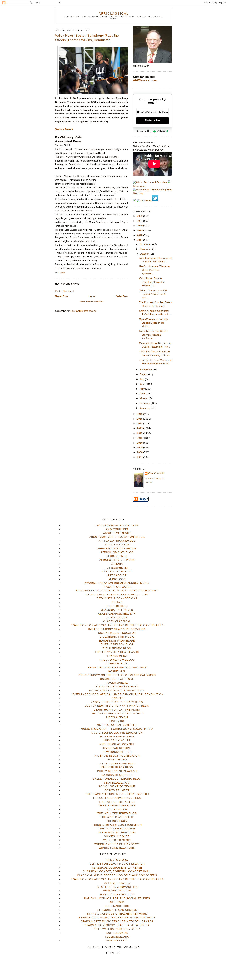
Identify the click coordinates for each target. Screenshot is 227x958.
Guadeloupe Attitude (117, 679)
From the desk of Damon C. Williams (117, 667)
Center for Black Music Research (117, 864)
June (143, 384)
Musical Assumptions (117, 736)
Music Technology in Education (117, 733)
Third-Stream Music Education (117, 825)
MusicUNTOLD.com (117, 890)
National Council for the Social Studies (117, 898)
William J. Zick (156, 473)
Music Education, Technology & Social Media (117, 729)
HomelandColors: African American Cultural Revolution (117, 694)
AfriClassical (114, 13)
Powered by (144, 131)
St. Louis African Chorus (117, 910)
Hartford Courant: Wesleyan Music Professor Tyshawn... (154, 270)
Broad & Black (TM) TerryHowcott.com (117, 594)
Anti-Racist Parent (117, 571)
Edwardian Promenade (117, 640)
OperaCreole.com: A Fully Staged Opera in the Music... (153, 323)
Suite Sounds (117, 933)
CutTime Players (117, 883)
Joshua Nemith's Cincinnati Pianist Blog (117, 706)
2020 (140, 225)
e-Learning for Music (117, 636)
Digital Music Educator (117, 633)
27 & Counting (117, 529)
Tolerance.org (117, 936)
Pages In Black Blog (117, 767)
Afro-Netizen (117, 556)
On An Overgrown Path (117, 763)
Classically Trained (117, 610)
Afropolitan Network (117, 560)
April (142, 393)
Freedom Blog (117, 663)
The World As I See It (117, 817)
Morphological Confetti (117, 725)
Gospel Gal (117, 671)
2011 (140, 438)
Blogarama (139, 186)
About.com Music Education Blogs (117, 537)
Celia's (117, 602)
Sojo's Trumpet (117, 790)
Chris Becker (117, 606)
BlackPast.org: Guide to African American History (117, 590)
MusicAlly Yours (117, 740)
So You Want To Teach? (116, 786)
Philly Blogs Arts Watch (117, 771)
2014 (140, 423)
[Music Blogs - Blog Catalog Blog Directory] (152, 193)
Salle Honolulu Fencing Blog (117, 778)
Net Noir (117, 902)
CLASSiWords (117, 617)
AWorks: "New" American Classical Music (117, 583)
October (145, 253)
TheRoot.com (117, 821)
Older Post (122, 296)
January (145, 408)
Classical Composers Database (117, 867)
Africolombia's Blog (117, 552)
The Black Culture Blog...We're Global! (117, 794)
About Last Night (117, 533)
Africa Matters (117, 544)
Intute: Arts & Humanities (117, 887)
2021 (140, 221)
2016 (140, 414)
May (142, 388)
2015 (140, 418)
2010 (140, 442)
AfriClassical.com (145, 80)
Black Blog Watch (117, 587)
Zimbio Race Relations (117, 848)
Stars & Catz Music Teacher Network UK (117, 925)
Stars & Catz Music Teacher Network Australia (117, 917)
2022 (140, 216)
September (146, 369)
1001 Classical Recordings (117, 525)
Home (91, 296)
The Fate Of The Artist (117, 802)
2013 (140, 428)
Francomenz (117, 656)
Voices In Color (117, 836)
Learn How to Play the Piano (117, 709)
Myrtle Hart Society (117, 894)
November (146, 249)
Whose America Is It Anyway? (117, 844)
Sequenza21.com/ (117, 782)
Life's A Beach (117, 717)
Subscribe (152, 120)
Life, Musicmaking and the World (117, 713)
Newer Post (61, 296)
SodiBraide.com (117, 906)
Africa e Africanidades (117, 540)
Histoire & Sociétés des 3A (117, 686)
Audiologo (117, 579)
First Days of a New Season (117, 652)
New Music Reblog (117, 752)
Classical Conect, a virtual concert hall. (117, 871)
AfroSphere (117, 567)
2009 (140, 447)
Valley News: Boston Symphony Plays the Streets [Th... (152, 282)
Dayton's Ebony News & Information (117, 629)
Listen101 (116, 721)
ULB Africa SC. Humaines (117, 832)
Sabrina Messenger (117, 775)
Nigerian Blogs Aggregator (117, 755)
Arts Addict (117, 575)
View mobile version (91, 301)
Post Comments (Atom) (83, 311)
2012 (140, 433)
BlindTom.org (117, 860)
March (144, 398)
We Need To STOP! (117, 840)
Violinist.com (117, 940)
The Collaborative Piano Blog (117, 798)
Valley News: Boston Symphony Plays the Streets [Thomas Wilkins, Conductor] (87, 38)
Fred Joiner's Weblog (116, 660)
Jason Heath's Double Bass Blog (117, 702)
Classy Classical (117, 621)
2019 (140, 230)
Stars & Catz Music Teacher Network (117, 913)
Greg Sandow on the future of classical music (117, 675)
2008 (140, 452)
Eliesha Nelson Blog (117, 644)
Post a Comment (64, 291)
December (146, 244)
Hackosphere (117, 682)
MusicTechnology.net (117, 744)
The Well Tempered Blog (117, 813)
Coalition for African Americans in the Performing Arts (117, 625)
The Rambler (117, 809)
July (142, 379)
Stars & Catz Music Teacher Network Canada (117, 921)
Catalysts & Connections (117, 598)
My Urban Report (117, 748)
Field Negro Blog (117, 648)
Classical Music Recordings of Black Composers (117, 875)
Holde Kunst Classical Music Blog (117, 690)
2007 (140, 457)
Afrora (117, 564)
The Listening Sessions (117, 805)
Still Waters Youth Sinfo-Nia (117, 929)
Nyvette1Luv (117, 759)
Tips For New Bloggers (117, 828)
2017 (140, 240)
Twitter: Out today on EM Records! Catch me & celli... (153, 294)
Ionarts (117, 698)
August (144, 374)
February (145, 403)
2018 (140, 235)
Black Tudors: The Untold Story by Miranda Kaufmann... (153, 335)
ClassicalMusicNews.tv (117, 613)
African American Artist (117, 548)
